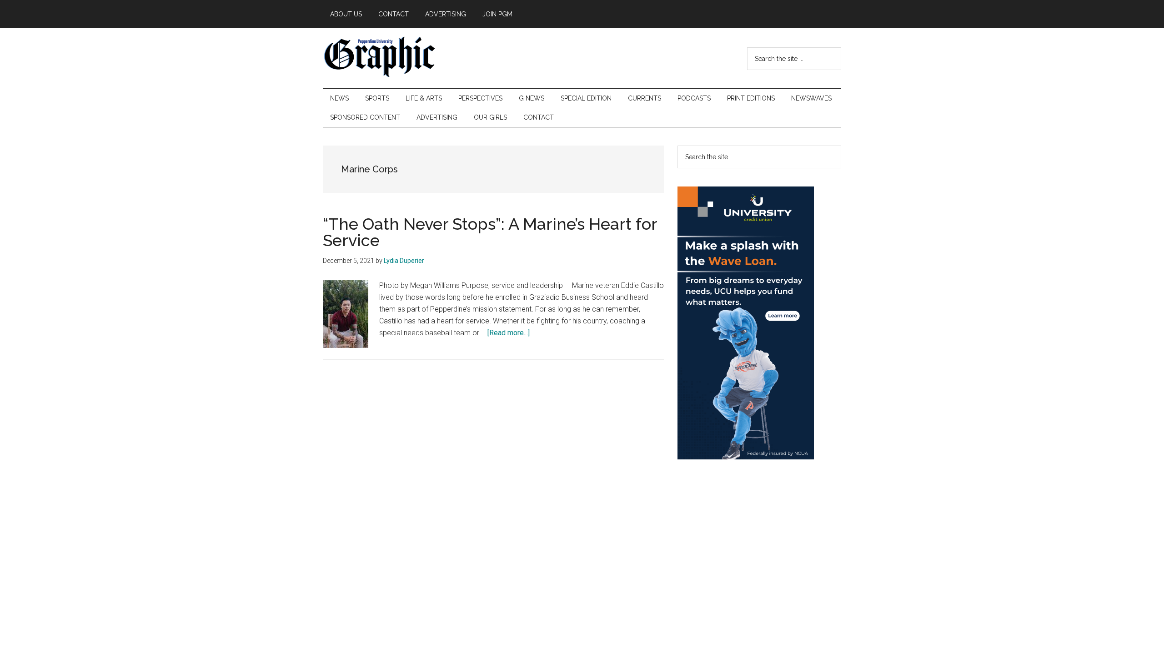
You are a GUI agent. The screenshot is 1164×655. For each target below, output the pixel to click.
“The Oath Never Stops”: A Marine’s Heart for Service (490, 232)
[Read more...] (508, 332)
